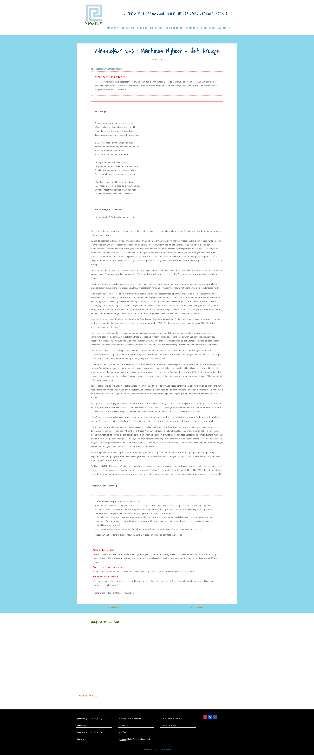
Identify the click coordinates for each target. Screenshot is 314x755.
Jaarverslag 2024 (83, 739)
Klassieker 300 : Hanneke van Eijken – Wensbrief (116, 655)
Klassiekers (208, 28)
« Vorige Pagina (87, 696)
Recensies (156, 28)
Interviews (127, 28)
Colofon (122, 732)
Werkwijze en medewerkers (130, 718)
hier (137, 558)
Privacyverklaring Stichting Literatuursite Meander (135, 740)
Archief (223, 28)
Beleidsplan (123, 725)
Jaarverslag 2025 (83, 725)
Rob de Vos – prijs (168, 725)
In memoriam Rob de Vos (171, 718)
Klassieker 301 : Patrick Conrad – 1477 (108, 633)
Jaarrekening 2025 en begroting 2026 (91, 718)
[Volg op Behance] (210, 717)
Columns (142, 28)
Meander (112, 28)
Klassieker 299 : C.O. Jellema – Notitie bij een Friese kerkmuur (127, 677)
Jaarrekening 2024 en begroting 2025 (91, 732)
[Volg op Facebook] (215, 717)
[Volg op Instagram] (205, 717)
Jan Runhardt (166, 749)
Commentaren (174, 28)
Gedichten (191, 28)
